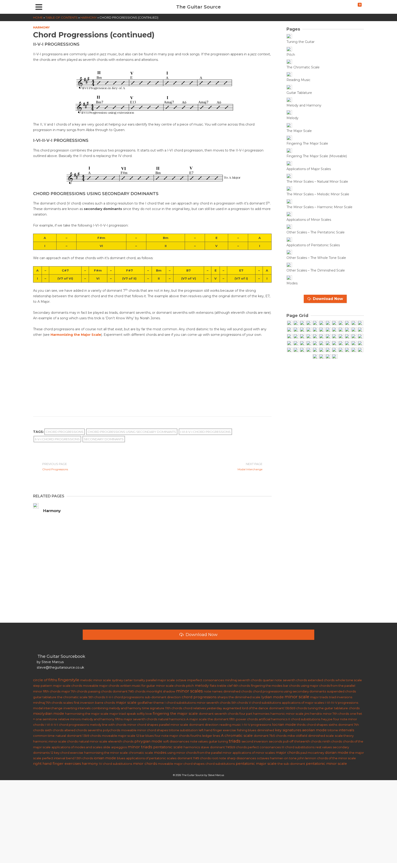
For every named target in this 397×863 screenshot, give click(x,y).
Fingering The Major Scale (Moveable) (316, 156)
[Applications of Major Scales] (293, 163)
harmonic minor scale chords (55, 741)
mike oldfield (297, 735)
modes (160, 752)
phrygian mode (148, 741)
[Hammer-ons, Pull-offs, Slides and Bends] (354, 330)
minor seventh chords (213, 702)
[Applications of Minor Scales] (293, 214)
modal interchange (47, 708)
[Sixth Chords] (322, 343)
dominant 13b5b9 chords (288, 708)
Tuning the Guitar (300, 42)
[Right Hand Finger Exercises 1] (354, 350)
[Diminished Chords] (302, 343)
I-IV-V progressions (256, 724)
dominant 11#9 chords (194, 758)
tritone (333, 730)
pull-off (288, 741)
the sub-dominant (291, 763)
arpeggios (119, 747)
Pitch (290, 55)
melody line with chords (108, 724)
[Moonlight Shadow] (334, 357)
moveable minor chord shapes (144, 730)
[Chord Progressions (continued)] (289, 350)
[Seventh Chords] (296, 343)
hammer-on (279, 758)
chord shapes (317, 724)
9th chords (96, 697)
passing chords (100, 691)
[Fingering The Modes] (341, 330)
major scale (126, 702)
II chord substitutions (304, 719)
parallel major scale (160, 680)
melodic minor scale (95, 680)
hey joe (326, 719)
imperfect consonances (205, 680)
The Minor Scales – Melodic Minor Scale (317, 194)
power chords (247, 719)
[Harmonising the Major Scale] (341, 343)
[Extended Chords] (328, 343)
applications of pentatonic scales (151, 758)
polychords (111, 730)
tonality (139, 680)
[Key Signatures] (360, 330)
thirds (301, 724)
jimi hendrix (313, 713)
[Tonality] (354, 336)
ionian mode (105, 758)
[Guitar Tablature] (293, 87)
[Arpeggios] (334, 350)
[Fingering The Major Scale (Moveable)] (293, 151)
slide (106, 747)
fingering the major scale (175, 713)
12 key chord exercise (67, 752)
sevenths (95, 730)
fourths (195, 735)
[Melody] (293, 113)
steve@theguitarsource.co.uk (60, 667)
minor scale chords (170, 685)
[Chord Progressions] (360, 343)
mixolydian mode (48, 713)
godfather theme (150, 702)
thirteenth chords (307, 741)
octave (181, 680)
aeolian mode (314, 730)
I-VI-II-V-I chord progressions (205, 432)
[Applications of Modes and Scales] (347, 330)
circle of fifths (45, 680)
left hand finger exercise (217, 730)
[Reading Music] (293, 75)
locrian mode (284, 724)
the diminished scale (244, 697)
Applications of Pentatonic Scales (313, 245)
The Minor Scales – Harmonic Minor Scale (319, 207)
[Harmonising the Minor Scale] (347, 343)
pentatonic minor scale (326, 763)
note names (213, 691)
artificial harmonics (273, 719)
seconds (275, 741)
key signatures (288, 730)
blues (121, 758)
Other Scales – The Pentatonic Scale (315, 232)
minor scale (297, 696)
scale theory (344, 735)
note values (199, 741)
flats (213, 685)
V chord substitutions (265, 702)
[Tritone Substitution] (315, 350)
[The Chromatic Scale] (293, 62)
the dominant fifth (221, 719)
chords (354, 708)
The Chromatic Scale (303, 67)
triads (235, 741)
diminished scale (321, 735)
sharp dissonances (241, 758)
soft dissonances (176, 741)
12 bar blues (145, 735)
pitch (190, 685)
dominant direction (203, 724)
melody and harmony (98, 719)
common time (44, 735)
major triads (319, 697)
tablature (341, 708)
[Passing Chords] (322, 350)
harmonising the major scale (86, 713)
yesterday (214, 708)
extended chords (321, 680)
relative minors (69, 719)
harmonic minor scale (286, 713)
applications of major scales (303, 702)
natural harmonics (171, 719)
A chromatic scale (237, 735)
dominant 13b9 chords (84, 735)
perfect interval (53, 758)
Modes (292, 283)
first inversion (84, 702)
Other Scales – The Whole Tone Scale (316, 258)
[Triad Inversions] (360, 336)
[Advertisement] (152, 375)
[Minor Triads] (334, 336)
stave (205, 747)
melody (202, 685)
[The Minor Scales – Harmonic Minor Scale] (293, 202)
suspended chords (341, 691)
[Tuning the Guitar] (293, 36)
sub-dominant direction (163, 697)
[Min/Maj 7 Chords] (309, 343)
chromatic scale (141, 752)
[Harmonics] (341, 350)
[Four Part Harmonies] (354, 343)
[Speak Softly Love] (322, 357)
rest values (323, 747)
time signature (153, 708)
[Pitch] (293, 49)
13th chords (84, 758)
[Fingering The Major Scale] (293, 138)
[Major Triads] (315, 336)
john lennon (307, 758)
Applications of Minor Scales (308, 220)
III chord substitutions (298, 747)
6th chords (241, 685)
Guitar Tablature (299, 93)
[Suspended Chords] (315, 343)
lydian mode (272, 697)
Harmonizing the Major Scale (76, 335)
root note (219, 758)
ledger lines (211, 735)
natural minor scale (93, 741)
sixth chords (54, 730)
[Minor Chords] (341, 336)
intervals (346, 730)
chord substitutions (220, 763)
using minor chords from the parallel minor (199, 752)
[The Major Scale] (293, 125)
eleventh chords (120, 741)
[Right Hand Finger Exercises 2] (360, 350)
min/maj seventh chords (243, 680)
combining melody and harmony (116, 708)
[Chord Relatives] (328, 350)
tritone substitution (183, 730)
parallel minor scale (173, 724)
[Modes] (293, 278)
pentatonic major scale (256, 763)
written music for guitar (137, 685)
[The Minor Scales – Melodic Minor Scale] (293, 189)
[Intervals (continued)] (302, 336)
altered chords (75, 730)
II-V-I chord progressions (57, 439)
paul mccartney (312, 752)
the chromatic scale (72, 697)
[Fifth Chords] (309, 336)
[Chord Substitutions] (309, 350)
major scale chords (67, 685)
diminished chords (237, 691)
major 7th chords (74, 691)
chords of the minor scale (336, 758)
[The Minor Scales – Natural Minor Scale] (293, 176)
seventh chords (295, 680)
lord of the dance (255, 708)
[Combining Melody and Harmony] (347, 350)
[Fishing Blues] (328, 357)
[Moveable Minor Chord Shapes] (347, 336)
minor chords (145, 763)
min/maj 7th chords (47, 702)
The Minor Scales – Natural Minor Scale (317, 181)
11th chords (173, 708)
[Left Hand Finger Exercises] (315, 357)
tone (293, 758)
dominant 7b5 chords (270, 735)
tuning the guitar (320, 708)
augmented (232, 708)
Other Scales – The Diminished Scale (315, 270)
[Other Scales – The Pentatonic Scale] (293, 227)
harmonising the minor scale (106, 752)
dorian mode (336, 752)
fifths (119, 719)
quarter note (272, 680)
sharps (222, 697)
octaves (263, 758)
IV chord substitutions (115, 763)
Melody (292, 118)
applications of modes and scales (76, 747)
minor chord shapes (142, 724)
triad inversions (340, 697)
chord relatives (194, 708)
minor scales (189, 691)
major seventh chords (140, 719)
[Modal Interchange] (302, 350)
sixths (333, 724)
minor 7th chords (336, 713)
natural (61, 735)
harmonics (192, 747)
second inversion (254, 741)
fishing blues (246, 730)
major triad (117, 713)
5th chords (239, 702)
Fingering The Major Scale (307, 143)
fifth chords (51, 691)
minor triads (140, 746)
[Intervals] (296, 336)
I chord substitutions (180, 702)
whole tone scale (348, 680)
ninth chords (332, 741)
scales (68, 702)
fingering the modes (266, 685)
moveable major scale (118, 735)
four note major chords (172, 735)
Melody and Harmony (303, 105)
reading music (230, 724)
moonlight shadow (160, 691)
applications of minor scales (254, 752)
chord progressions (64, 432)
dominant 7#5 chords (129, 691)
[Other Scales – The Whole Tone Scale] (293, 252)
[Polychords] (289, 343)
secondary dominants (104, 439)
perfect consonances (264, 747)
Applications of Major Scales (308, 169)
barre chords (105, 702)
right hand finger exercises (57, 763)
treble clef (225, 685)
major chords (288, 752)
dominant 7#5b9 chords (228, 747)
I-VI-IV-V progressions (341, 702)
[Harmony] (289, 336)
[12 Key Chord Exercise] (296, 350)
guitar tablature (44, 697)
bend (70, 758)
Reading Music (298, 80)
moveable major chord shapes (181, 763)
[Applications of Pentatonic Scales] (293, 240)
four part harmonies (254, 713)
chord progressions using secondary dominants (132, 432)
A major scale (196, 719)
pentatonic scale (168, 747)
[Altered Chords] (334, 343)
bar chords (291, 685)
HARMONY (41, 27)
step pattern (42, 685)
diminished (265, 730)
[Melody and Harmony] (293, 100)
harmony (90, 763)
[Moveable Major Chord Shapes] (328, 336)
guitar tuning (218, 741)
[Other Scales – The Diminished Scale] (293, 265)
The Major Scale (299, 131)
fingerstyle (68, 679)
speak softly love (139, 713)
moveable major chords (101, 685)
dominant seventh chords (218, 713)
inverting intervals (77, 708)
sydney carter (122, 680)
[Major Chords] (322, 336)
